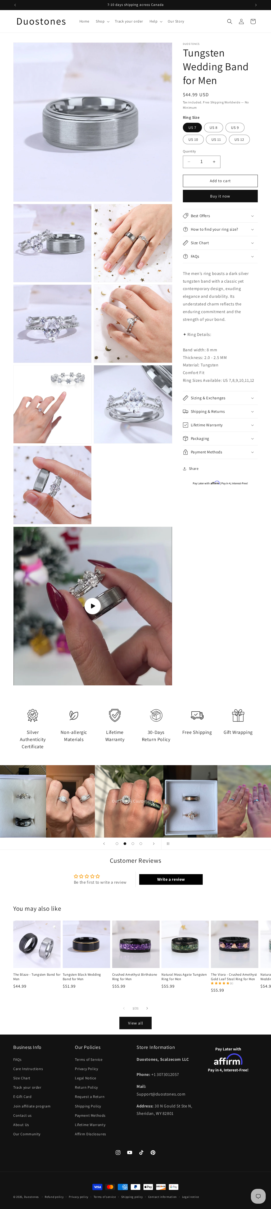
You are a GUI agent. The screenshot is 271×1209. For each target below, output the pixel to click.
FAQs (17, 1059)
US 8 (214, 127)
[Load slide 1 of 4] (117, 844)
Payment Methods (90, 1115)
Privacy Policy (86, 1068)
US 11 (216, 139)
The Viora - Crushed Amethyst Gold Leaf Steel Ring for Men (234, 977)
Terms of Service (89, 1059)
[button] (102, 21)
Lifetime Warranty (90, 1124)
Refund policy (54, 1197)
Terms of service (105, 1197)
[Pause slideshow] (167, 843)
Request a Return (90, 1096)
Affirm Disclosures (90, 1134)
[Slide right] (147, 1008)
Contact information (162, 1197)
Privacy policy (78, 1197)
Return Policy (86, 1087)
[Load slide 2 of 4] (125, 844)
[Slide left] (124, 1008)
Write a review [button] (171, 879)
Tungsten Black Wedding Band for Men (82, 977)
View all (135, 1023)
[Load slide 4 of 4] (141, 844)
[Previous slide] (104, 843)
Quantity (189, 151)
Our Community (26, 1134)
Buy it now (220, 196)
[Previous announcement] (15, 5)
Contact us (22, 1115)
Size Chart (21, 1078)
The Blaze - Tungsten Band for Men (36, 977)
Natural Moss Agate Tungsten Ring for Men (184, 977)
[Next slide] (154, 843)
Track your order (27, 1087)
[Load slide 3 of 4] (133, 844)
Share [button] (194, 468)
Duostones (31, 1197)
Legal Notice (85, 1078)
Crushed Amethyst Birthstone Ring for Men (134, 977)
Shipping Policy (88, 1106)
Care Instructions (28, 1068)
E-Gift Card (22, 1096)
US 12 (239, 139)
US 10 (193, 139)
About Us (21, 1124)
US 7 (192, 127)
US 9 (235, 127)
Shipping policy (132, 1197)
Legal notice (190, 1197)
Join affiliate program (32, 1106)
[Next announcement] (256, 5)
